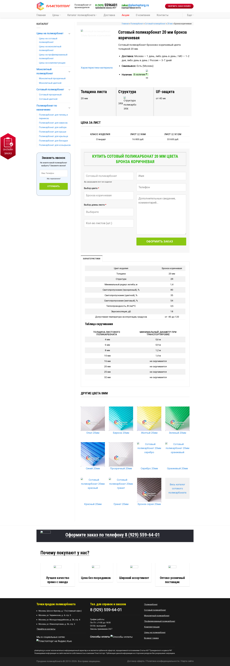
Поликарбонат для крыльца (53, 136)
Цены (55, 15)
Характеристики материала (97, 67)
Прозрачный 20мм (121, 468)
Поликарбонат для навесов (53, 122)
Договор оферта (135, 661)
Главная (41, 15)
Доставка (109, 15)
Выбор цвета (91, 188)
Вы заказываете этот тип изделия (98, 182)
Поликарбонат (137, 24)
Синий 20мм (93, 468)
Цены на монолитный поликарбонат (50, 48)
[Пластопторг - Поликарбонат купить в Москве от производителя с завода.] (53, 6)
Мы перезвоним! (53, 179)
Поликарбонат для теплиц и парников (53, 116)
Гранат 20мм (121, 504)
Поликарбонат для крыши (52, 131)
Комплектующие (152, 627)
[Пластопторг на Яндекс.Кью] (54, 641)
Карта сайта (187, 661)
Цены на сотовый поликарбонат (48, 40)
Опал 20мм (92, 432)
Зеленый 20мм (177, 432)
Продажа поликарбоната (49, 661)
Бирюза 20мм (121, 432)
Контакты (163, 15)
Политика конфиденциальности (162, 661)
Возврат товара (151, 638)
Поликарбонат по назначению (46, 107)
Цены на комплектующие (52, 62)
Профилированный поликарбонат (159, 621)
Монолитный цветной (50, 83)
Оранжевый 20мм (177, 468)
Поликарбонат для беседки (53, 140)
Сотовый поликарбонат (155, 24)
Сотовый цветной (48, 99)
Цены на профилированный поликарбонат (53, 56)
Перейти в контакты (46, 629)
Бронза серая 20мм (149, 504)
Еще (189, 15)
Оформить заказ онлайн (179, 6)
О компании (143, 15)
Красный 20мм (93, 504)
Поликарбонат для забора (52, 127)
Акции (125, 15)
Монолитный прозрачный (52, 78)
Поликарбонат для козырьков (55, 145)
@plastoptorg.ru (135, 5)
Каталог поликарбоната (81, 15)
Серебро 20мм (149, 468)
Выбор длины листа (95, 204)
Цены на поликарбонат (49, 33)
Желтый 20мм (149, 432)
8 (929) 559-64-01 (142, 535)
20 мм (169, 24)
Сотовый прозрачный (50, 94)
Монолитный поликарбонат (44, 71)
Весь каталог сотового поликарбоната (177, 488)
